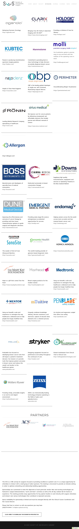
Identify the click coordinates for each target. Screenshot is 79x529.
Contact (74, 4)
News (68, 4)
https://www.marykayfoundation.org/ (13, 285)
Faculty (41, 4)
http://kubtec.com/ (8, 64)
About (35, 4)
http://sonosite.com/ (8, 255)
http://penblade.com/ (60, 317)
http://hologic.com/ (59, 34)
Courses (62, 4)
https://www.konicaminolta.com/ (63, 251)
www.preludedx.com (8, 369)
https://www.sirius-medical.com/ (38, 126)
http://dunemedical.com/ (10, 228)
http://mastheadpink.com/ (36, 285)
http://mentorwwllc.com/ (61, 289)
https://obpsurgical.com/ (35, 92)
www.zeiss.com (32, 401)
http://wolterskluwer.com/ (10, 399)
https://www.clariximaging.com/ (37, 35)
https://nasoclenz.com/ (9, 91)
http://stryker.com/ (34, 359)
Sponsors (48, 4)
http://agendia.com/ (8, 32)
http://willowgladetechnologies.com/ (65, 357)
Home (30, 4)
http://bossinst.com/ (8, 189)
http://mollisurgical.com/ (61, 62)
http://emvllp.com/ (33, 223)
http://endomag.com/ (60, 223)
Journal (55, 4)
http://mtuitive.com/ (34, 321)
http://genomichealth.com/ (36, 255)
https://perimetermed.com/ (62, 90)
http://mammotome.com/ (35, 66)
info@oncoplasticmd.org (20, 507)
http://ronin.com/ (7, 126)
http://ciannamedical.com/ (36, 187)
